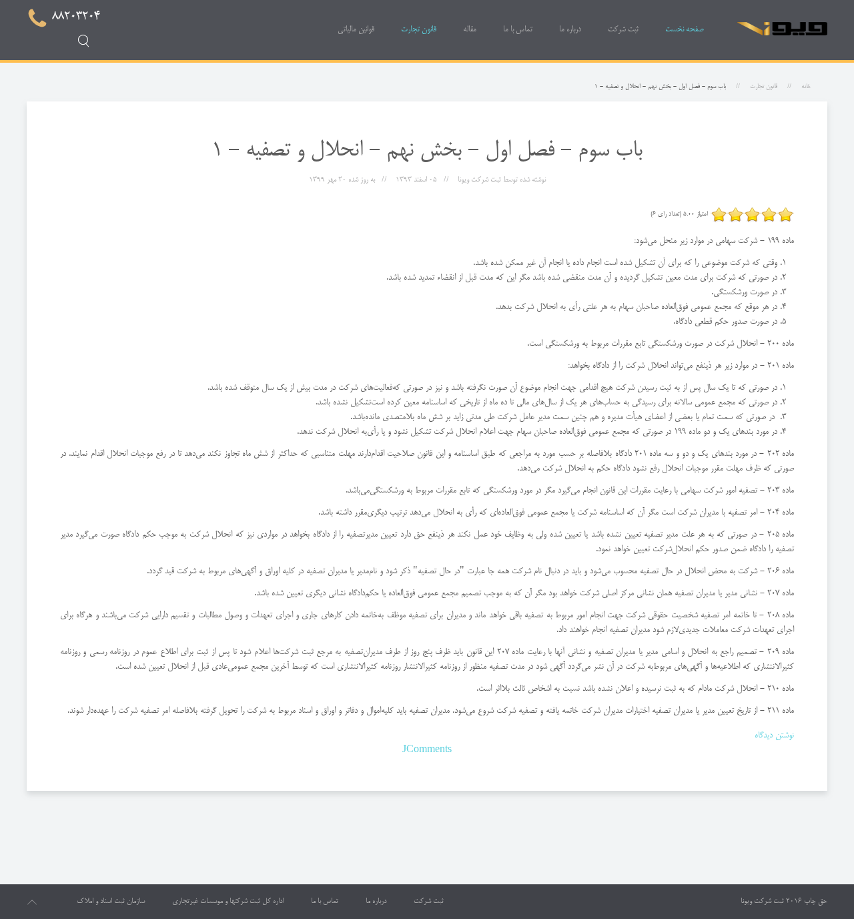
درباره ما (570, 30)
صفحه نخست (684, 30)
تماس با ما (517, 30)
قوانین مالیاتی (356, 30)
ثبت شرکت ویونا (762, 901)
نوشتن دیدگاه (774, 735)
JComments (427, 750)
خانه (806, 87)
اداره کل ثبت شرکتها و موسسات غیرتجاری (228, 901)
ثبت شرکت (623, 30)
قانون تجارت (418, 30)
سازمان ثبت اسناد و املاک (111, 901)
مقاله (469, 30)
